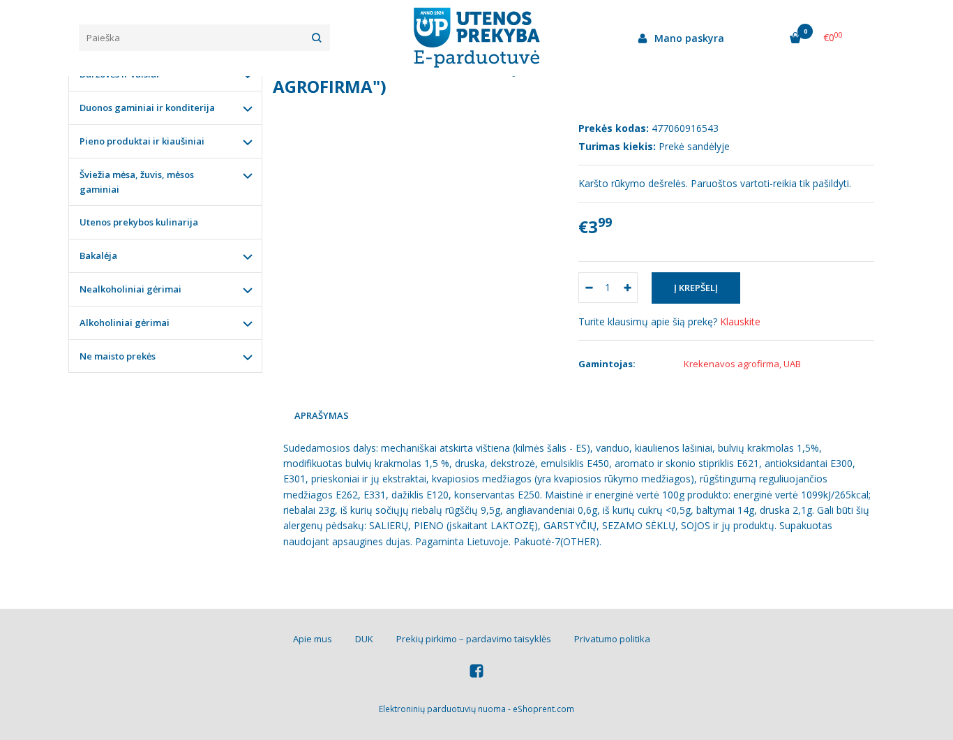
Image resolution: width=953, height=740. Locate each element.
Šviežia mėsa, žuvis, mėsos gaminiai (137, 181)
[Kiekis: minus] (588, 287)
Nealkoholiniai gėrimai (130, 289)
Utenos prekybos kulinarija (139, 222)
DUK (364, 638)
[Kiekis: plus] (627, 287)
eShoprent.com (543, 709)
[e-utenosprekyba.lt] (476, 37)
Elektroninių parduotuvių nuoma (442, 709)
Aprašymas (321, 415)
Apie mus (312, 638)
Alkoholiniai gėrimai (125, 322)
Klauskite (740, 321)
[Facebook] (476, 672)
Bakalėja (98, 255)
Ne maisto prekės (118, 356)
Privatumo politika (612, 638)
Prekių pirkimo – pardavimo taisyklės (473, 638)
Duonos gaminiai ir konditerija (147, 107)
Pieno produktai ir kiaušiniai (142, 141)
